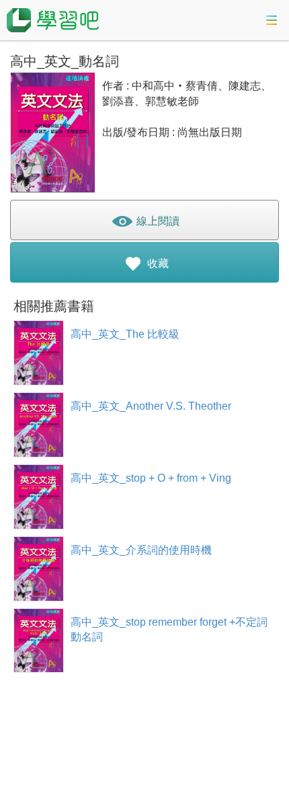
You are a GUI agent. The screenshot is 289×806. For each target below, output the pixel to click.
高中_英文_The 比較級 (125, 334)
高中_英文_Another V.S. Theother (151, 406)
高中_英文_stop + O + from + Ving (151, 478)
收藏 (156, 263)
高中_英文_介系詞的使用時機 (141, 550)
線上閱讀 (156, 221)
